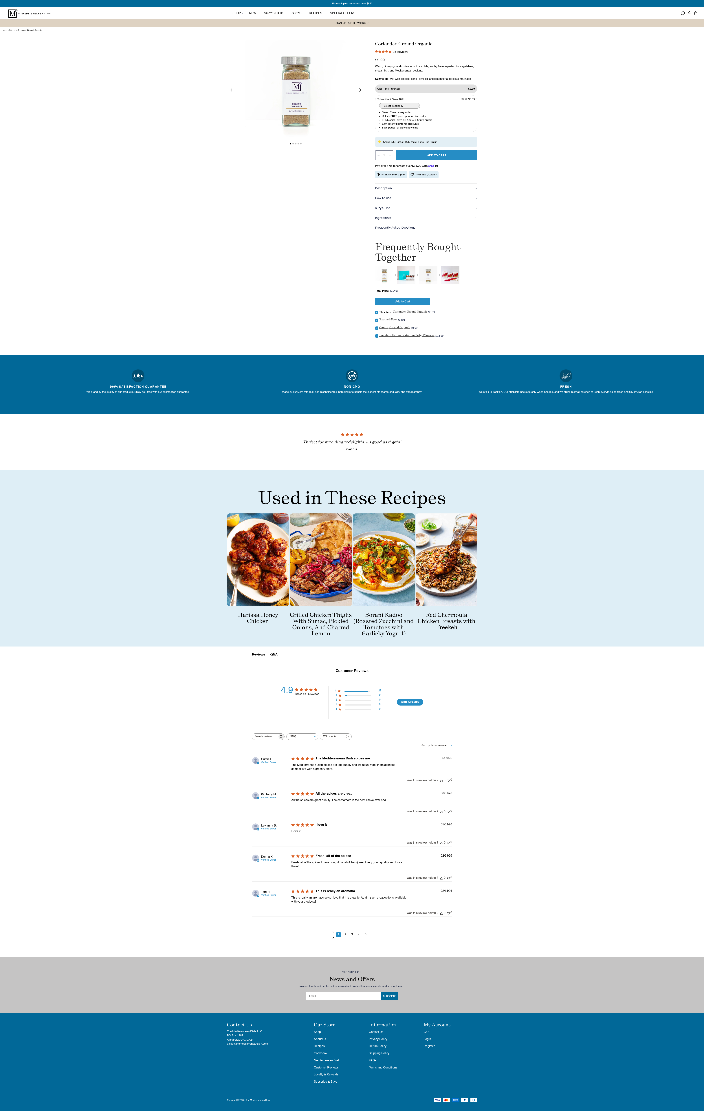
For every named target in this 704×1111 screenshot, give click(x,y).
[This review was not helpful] (448, 780)
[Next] (360, 90)
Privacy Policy (378, 1039)
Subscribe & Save (325, 1081)
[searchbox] (265, 737)
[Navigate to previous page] (352, 931)
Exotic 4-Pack (388, 319)
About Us (320, 1039)
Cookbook (320, 1053)
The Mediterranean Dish (258, 1100)
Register (429, 1046)
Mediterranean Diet (326, 1060)
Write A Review (410, 702)
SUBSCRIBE (389, 996)
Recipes (319, 1046)
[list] (296, 90)
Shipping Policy (379, 1053)
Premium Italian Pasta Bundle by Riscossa (406, 335)
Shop (236, 13)
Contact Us (376, 1031)
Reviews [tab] (258, 654)
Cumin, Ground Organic (394, 327)
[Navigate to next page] (352, 937)
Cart (426, 1031)
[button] (297, 13)
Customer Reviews (326, 1067)
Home (4, 30)
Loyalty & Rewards (326, 1074)
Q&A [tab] (274, 654)
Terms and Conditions (383, 1067)
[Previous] (231, 90)
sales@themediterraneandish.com (247, 1043)
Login (427, 1039)
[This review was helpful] (441, 780)
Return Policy (377, 1046)
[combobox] (302, 736)
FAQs (372, 1060)
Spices (12, 30)
